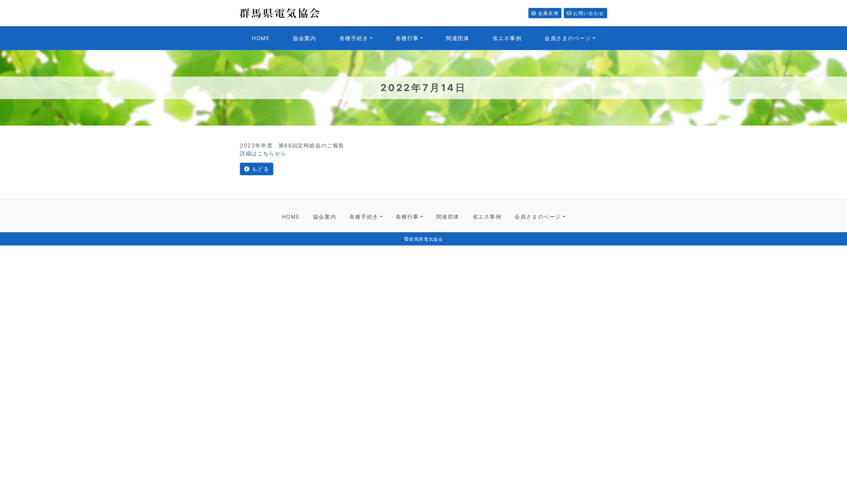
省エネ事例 (506, 38)
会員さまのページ (568, 38)
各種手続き (354, 38)
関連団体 (457, 38)
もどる (259, 169)
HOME (261, 38)
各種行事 (407, 38)
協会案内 (304, 38)
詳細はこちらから (263, 153)
